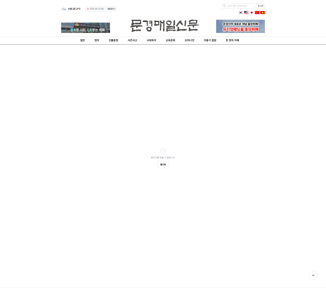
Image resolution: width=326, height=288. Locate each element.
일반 (82, 40)
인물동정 (113, 40)
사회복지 (151, 40)
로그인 (260, 6)
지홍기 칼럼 (210, 40)
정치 (96, 40)
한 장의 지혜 (232, 40)
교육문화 (170, 40)
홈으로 (163, 164)
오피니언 (189, 40)
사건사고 (132, 40)
